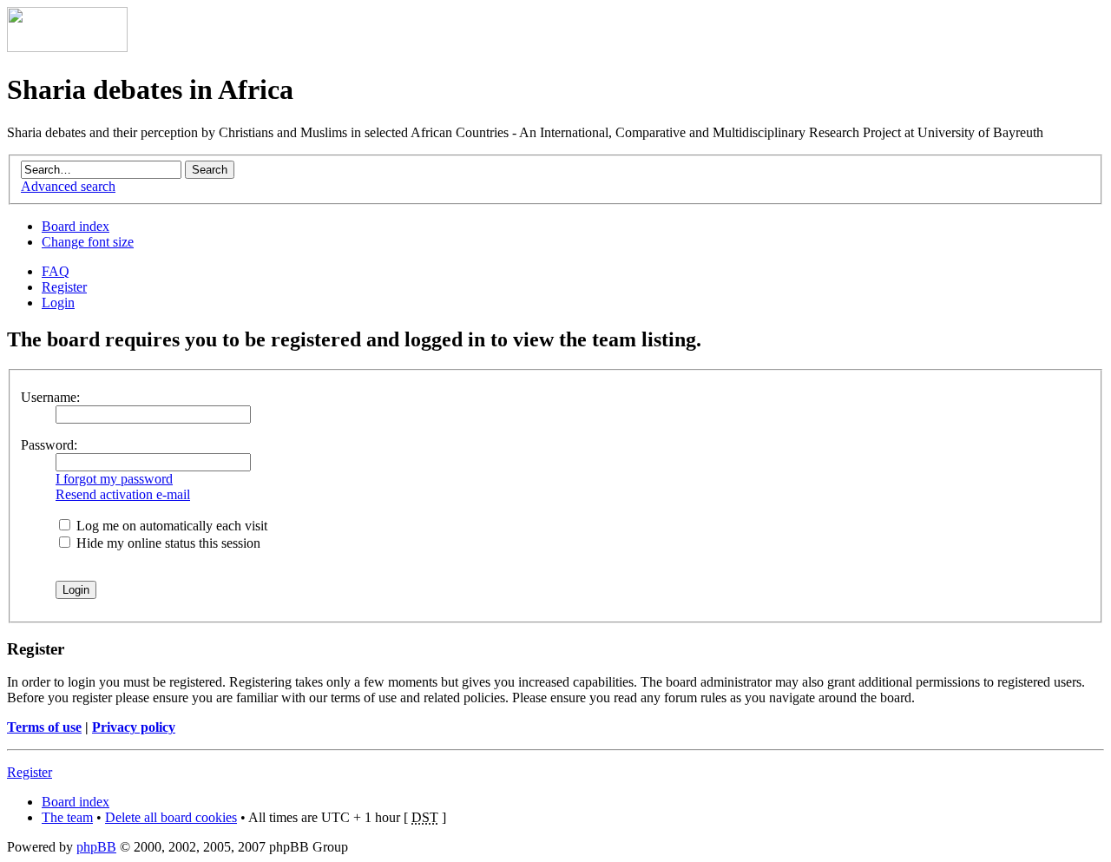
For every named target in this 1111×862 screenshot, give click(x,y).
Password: (49, 445)
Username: (50, 397)
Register (64, 287)
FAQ (55, 271)
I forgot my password (114, 478)
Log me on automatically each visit (170, 525)
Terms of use (44, 727)
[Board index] (67, 47)
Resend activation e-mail (123, 494)
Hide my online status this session (166, 543)
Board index (75, 226)
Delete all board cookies (171, 817)
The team (67, 817)
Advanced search (68, 186)
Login (58, 302)
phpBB (96, 846)
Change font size (88, 241)
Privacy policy (133, 727)
